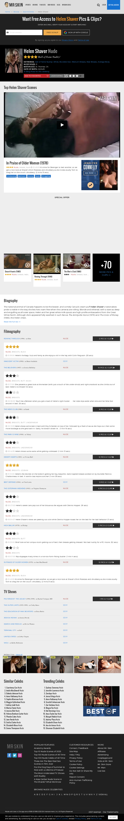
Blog (58, 5)
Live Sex (101, 771)
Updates (28, 5)
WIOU (6, 643)
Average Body (104, 62)
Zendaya (51, 693)
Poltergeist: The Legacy (15, 599)
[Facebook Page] (9, 755)
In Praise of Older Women (16, 562)
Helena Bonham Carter (17, 713)
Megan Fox (52, 707)
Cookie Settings (76, 768)
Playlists (43, 5)
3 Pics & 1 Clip (105, 482)
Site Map (73, 751)
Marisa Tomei (13, 707)
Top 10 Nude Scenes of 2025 (47, 751)
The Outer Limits (11, 605)
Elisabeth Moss (14, 725)
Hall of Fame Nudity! (44, 62)
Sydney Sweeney (54, 687)
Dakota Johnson (14, 693)
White (56, 62)
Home (7, 12)
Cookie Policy (75, 764)
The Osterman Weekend (14, 488)
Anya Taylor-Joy (54, 713)
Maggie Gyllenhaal (15, 702)
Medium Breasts (79, 62)
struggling (46, 176)
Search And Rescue (13, 624)
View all (19, 655)
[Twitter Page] (14, 755)
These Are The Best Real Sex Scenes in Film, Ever (47, 762)
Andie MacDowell (15, 690)
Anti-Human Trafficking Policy (80, 781)
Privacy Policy (68, 40)
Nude (37, 176)
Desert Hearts (10, 457)
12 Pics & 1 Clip (105, 457)
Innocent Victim (11, 361)
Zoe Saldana (52, 705)
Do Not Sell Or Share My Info (81, 772)
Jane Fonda (12, 719)
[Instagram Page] (20, 755)
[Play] (62, 125)
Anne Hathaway (14, 696)
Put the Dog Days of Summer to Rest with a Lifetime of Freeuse (49, 768)
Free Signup (52, 32)
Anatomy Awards (42, 748)
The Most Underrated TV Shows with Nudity (49, 774)
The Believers (10, 368)
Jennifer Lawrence (55, 690)
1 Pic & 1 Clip (106, 599)
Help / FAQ (74, 755)
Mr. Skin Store (104, 764)
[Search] (98, 5)
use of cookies (62, 818)
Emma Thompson (15, 728)
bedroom (22, 176)
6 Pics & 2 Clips (105, 488)
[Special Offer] (62, 225)
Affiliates (102, 751)
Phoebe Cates (13, 716)
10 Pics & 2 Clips (105, 368)
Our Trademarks (110, 812)
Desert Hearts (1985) (13, 271)
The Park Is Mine (11, 434)
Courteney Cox (14, 687)
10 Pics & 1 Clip (106, 562)
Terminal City (10, 630)
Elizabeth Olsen (54, 722)
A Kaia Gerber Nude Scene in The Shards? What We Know (48, 780)
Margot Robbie (54, 716)
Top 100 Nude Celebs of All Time (49, 758)
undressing (11, 176)
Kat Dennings (53, 710)
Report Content (77, 777)
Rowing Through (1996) (43, 276)
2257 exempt (95, 812)
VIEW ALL (100, 794)
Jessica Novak (10, 618)
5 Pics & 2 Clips (105, 525)
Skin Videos (51, 5)
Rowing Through (12, 339)
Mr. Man (101, 768)
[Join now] (113, 5)
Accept (112, 817)
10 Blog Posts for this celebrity (36, 71)
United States (10, 636)
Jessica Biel (13, 710)
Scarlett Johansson (55, 702)
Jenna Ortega (53, 696)
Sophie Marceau (14, 699)
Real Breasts (92, 62)
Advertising (103, 755)
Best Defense (10, 482)
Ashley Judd (13, 705)
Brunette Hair (65, 62)
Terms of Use (83, 40)
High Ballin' (9, 525)
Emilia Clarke (13, 722)
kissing (30, 176)
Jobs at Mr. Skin (105, 761)
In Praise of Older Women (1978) (27, 163)
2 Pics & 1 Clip (105, 339)
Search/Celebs (28, 12)
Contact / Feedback (78, 748)
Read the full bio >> (12, 322)
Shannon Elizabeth (55, 728)
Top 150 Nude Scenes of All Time (49, 755)
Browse (35, 5)
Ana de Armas (53, 725)
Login (104, 5)
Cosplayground (105, 758)
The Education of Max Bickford (18, 611)
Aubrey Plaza (53, 719)
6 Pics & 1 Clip (105, 409)
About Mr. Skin (105, 748)
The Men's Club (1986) (72, 271)
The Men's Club (10, 409)
